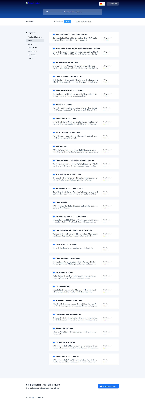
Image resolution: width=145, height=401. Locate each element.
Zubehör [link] (30, 58)
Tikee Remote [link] (32, 47)
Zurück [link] (31, 21)
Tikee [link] (30, 40)
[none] (33, 4)
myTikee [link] (30, 44)
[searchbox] (72, 12)
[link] (84, 37)
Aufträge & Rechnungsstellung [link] (36, 37)
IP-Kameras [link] (31, 55)
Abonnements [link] (32, 51)
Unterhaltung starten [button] (109, 386)
